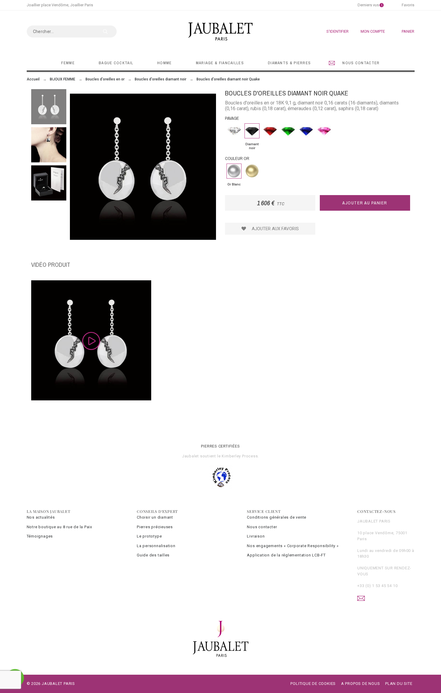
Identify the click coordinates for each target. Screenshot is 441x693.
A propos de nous (360, 683)
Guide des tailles (153, 555)
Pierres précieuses (155, 527)
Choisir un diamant (155, 517)
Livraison (256, 536)
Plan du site (398, 683)
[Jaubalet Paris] (220, 32)
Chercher (109, 32)
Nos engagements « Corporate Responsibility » (292, 546)
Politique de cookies (313, 683)
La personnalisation (156, 546)
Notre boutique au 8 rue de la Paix (59, 527)
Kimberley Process (240, 456)
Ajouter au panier (364, 203)
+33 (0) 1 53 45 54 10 (377, 585)
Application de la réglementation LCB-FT (286, 555)
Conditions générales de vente (276, 517)
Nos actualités (41, 517)
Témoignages (40, 536)
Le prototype (149, 536)
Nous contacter (262, 527)
